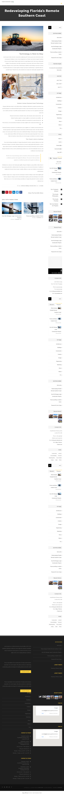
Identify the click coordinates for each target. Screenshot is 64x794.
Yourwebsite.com (58, 293)
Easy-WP (59, 152)
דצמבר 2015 (58, 83)
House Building (53, 455)
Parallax (41, 185)
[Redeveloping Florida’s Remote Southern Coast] (59, 308)
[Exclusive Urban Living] (51, 216)
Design (59, 111)
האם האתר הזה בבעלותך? (53, 713)
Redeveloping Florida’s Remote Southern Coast (55, 310)
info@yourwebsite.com (57, 291)
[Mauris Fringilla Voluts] (51, 220)
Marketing (59, 118)
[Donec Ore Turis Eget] (55, 220)
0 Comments (17, 219)
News (35, 185)
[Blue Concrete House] (60, 221)
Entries (58, 145)
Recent (55, 158)
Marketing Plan (52, 457)
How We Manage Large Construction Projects (55, 170)
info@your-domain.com (57, 440)
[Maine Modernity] (55, 216)
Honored (59, 455)
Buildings (27, 185)
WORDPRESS (60, 787)
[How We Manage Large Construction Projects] (59, 168)
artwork (59, 453)
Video (56, 626)
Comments (58, 148)
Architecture (23, 185)
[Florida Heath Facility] (60, 216)
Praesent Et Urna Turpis (56, 57)
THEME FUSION (40, 787)
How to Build (58, 457)
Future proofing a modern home (34, 216)
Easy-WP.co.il (25, 792)
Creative (59, 107)
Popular (60, 158)
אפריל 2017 (59, 80)
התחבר (59, 142)
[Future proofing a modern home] (59, 178)
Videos (59, 124)
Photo (60, 626)
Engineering (58, 114)
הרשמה (59, 138)
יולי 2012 (59, 87)
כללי (60, 128)
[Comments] (50, 158)
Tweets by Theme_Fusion (56, 668)
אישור (43, 713)
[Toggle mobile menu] (61, 3)
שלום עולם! (59, 37)
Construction (31, 185)
